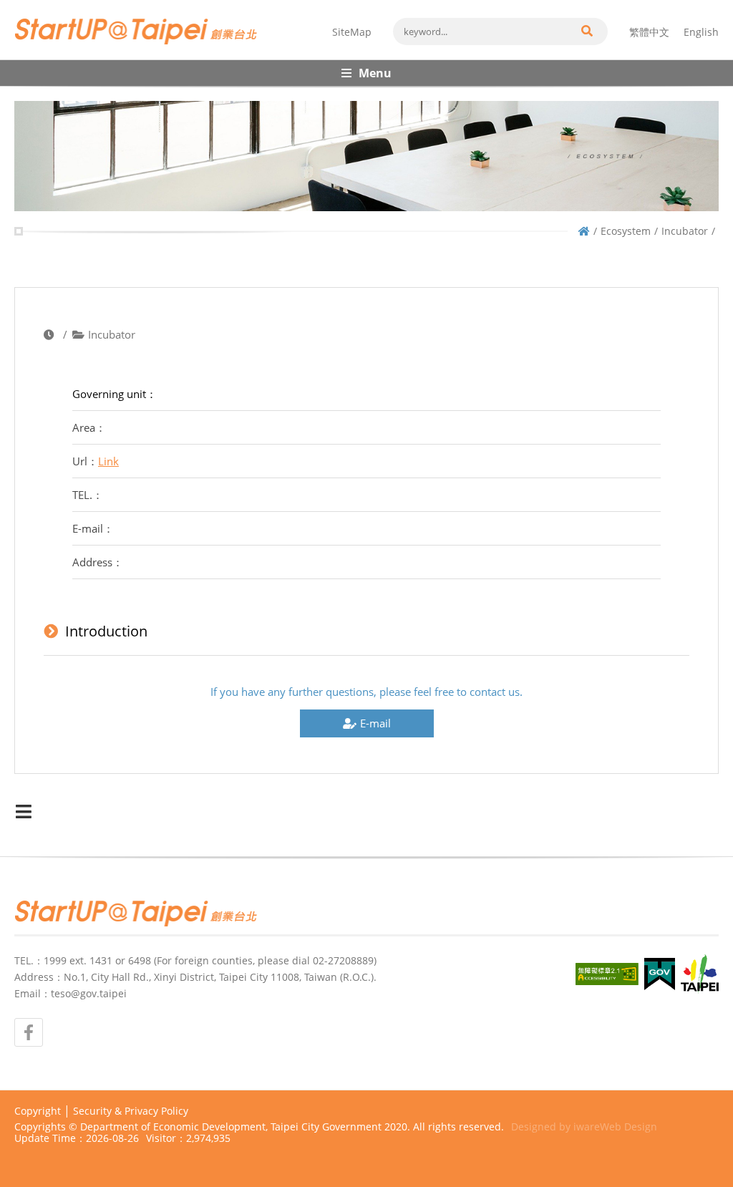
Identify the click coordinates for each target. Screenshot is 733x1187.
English (701, 32)
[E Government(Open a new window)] (659, 974)
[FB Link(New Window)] (28, 1032)
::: (18, 5)
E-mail (375, 723)
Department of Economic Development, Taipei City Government (231, 1126)
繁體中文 (649, 32)
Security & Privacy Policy (130, 1111)
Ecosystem (626, 231)
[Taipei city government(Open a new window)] (700, 974)
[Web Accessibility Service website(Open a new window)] (607, 974)
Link (108, 461)
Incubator (684, 231)
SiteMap (352, 32)
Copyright (37, 1111)
